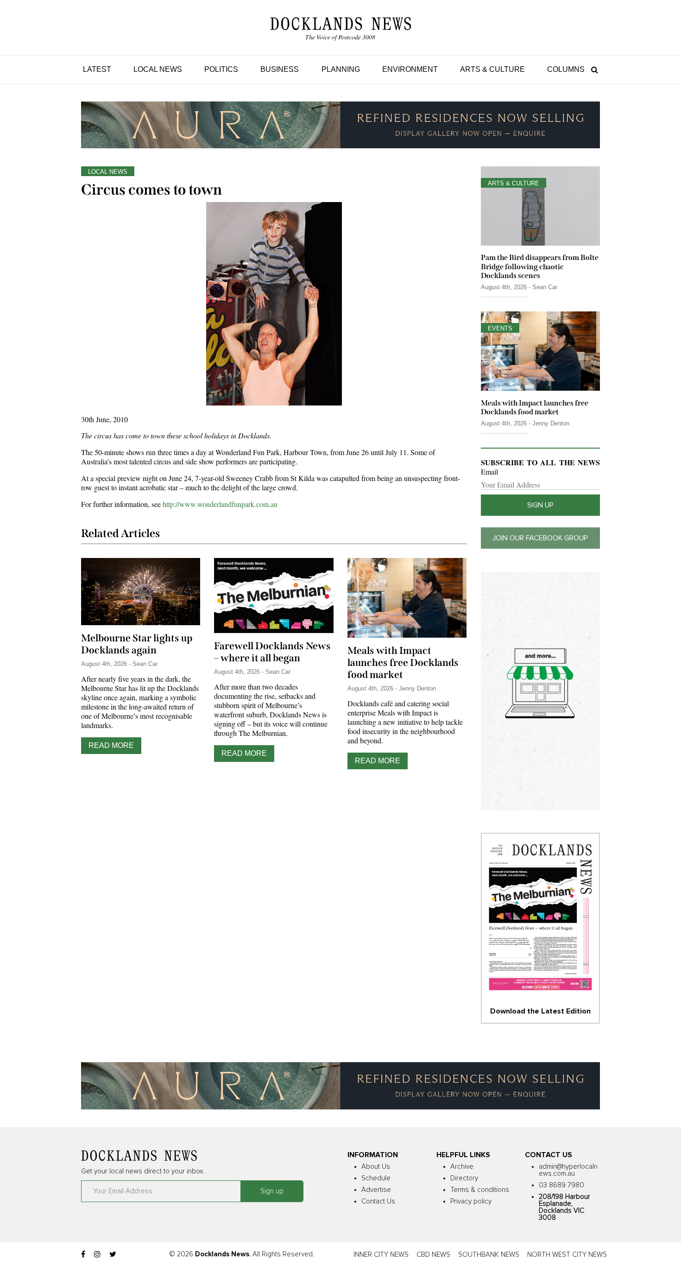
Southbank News (488, 1254)
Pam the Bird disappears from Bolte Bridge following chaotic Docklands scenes (540, 266)
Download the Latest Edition (540, 1011)
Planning (341, 69)
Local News (157, 69)
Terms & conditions (479, 1189)
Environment (410, 69)
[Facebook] (83, 1254)
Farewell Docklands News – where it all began (272, 652)
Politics (221, 69)
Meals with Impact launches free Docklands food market (403, 663)
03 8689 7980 (561, 1185)
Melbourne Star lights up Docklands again (136, 644)
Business (279, 69)
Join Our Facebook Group (540, 538)
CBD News (433, 1254)
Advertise (376, 1189)
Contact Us (378, 1201)
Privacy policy (471, 1201)
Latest (97, 69)
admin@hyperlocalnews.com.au (568, 1170)
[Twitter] (112, 1254)
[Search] (592, 69)
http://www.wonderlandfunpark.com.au (220, 504)
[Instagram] (97, 1254)
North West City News (567, 1254)
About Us (375, 1166)
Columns (566, 69)
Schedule (376, 1178)
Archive (461, 1166)
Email (489, 471)
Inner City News (381, 1254)
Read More (111, 745)
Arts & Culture (492, 69)
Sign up (540, 505)
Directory (464, 1178)
